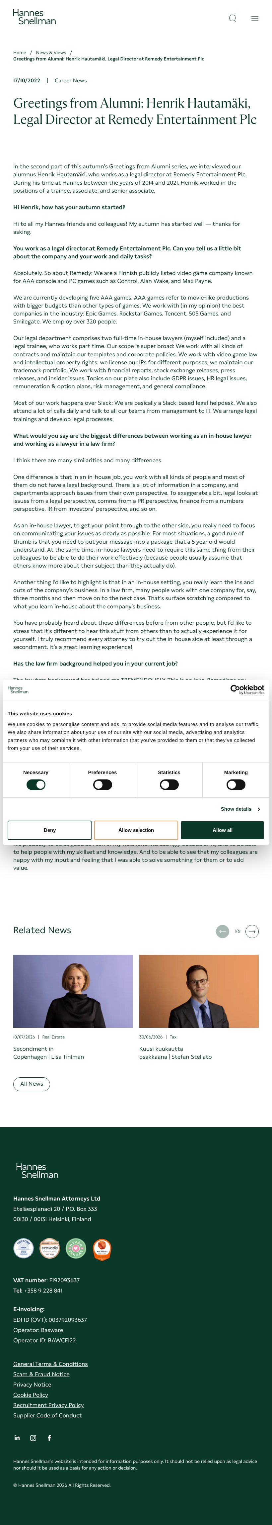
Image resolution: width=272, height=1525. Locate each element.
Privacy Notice (32, 1384)
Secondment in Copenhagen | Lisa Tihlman (48, 1052)
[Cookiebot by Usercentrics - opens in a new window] (235, 690)
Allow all (223, 830)
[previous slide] (222, 931)
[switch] (102, 782)
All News (31, 1083)
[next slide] (252, 931)
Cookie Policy (30, 1394)
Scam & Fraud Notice (41, 1374)
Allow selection (136, 830)
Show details (236, 809)
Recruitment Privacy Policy (48, 1405)
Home (19, 52)
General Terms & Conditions (50, 1364)
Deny (50, 830)
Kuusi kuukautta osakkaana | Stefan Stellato (175, 1052)
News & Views (51, 52)
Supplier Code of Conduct (47, 1415)
